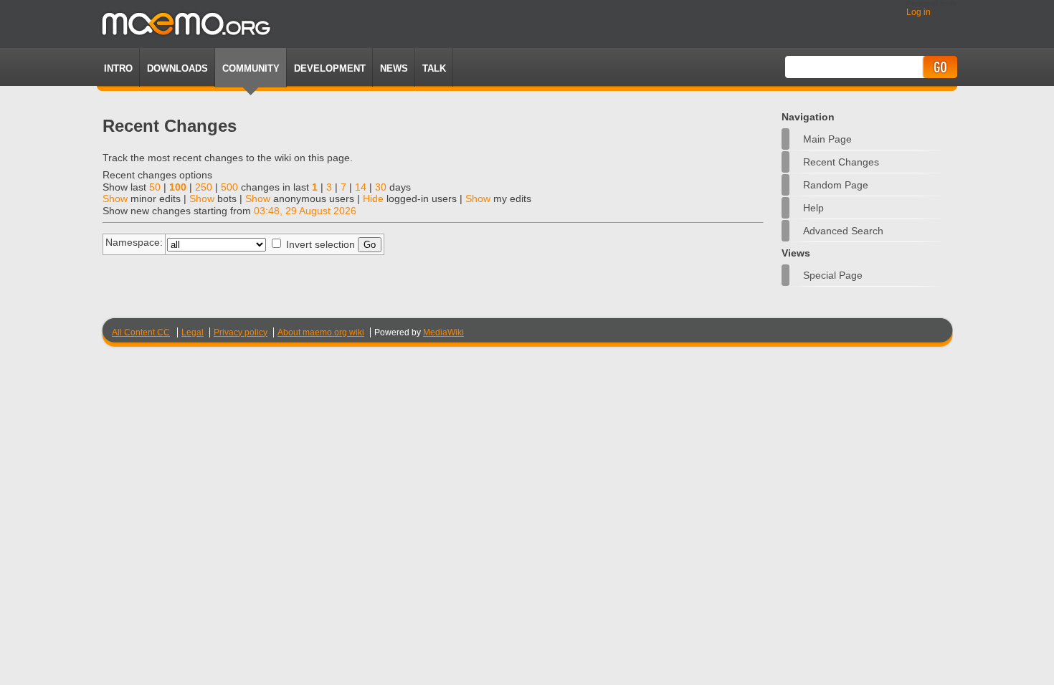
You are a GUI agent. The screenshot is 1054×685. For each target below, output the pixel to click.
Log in (918, 12)
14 (360, 187)
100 (177, 187)
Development (330, 68)
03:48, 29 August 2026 (305, 210)
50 (155, 187)
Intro (118, 68)
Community (251, 68)
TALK (434, 68)
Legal (192, 332)
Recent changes (841, 162)
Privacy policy (240, 332)
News (394, 68)
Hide (373, 198)
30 (380, 187)
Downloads (177, 68)
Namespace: (134, 242)
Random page (835, 185)
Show (115, 198)
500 (229, 187)
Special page (833, 275)
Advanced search (843, 230)
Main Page (827, 139)
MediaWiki (443, 332)
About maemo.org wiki (320, 332)
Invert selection (320, 244)
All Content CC (141, 332)
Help (813, 208)
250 (203, 187)
